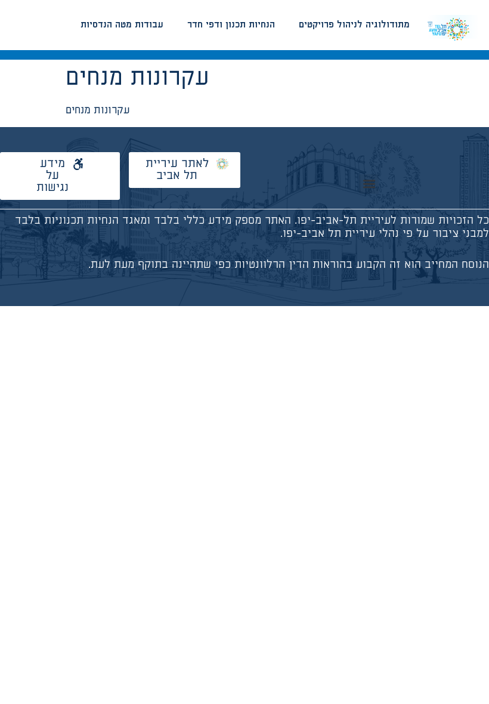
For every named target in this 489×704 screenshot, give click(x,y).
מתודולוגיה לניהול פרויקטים (354, 25)
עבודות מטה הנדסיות (122, 25)
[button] (369, 184)
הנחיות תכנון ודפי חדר (231, 25)
